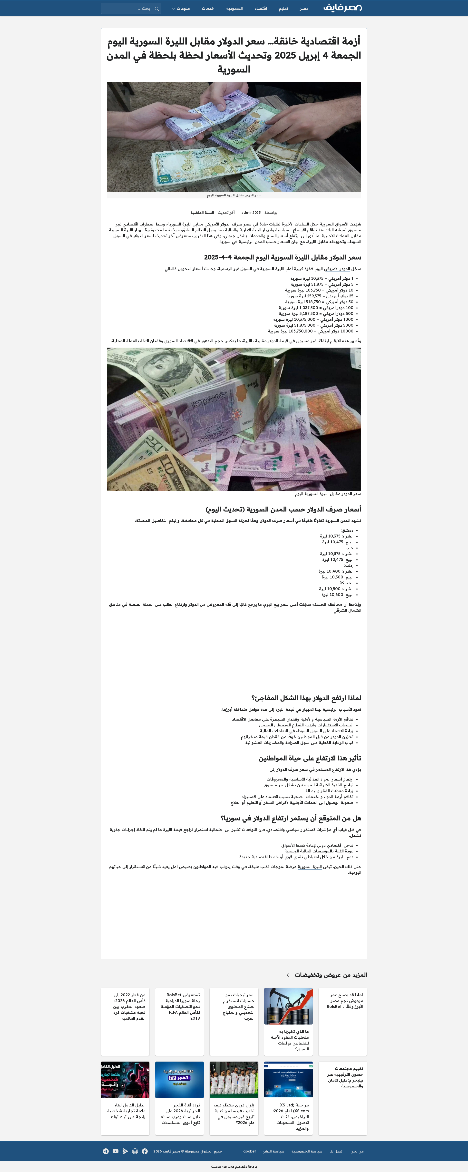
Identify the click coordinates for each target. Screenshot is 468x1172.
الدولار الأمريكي (337, 268)
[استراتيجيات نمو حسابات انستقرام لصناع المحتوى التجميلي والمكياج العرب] (234, 1022)
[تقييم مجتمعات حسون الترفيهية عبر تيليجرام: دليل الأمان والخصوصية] (343, 1098)
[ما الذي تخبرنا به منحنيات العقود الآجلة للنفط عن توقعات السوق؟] (288, 1022)
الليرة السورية (310, 866)
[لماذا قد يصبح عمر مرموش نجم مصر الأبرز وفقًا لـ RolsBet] (343, 1022)
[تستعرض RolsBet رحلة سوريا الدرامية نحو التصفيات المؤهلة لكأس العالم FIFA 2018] (179, 1022)
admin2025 (251, 212)
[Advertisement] (234, 651)
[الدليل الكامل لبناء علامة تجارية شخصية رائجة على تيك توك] (125, 1098)
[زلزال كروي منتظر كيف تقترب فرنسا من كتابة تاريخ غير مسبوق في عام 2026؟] (234, 1098)
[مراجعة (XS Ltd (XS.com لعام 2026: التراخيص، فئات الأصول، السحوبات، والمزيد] (288, 1098)
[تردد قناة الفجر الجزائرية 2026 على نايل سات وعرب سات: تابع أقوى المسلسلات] (179, 1098)
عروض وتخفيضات (318, 974)
